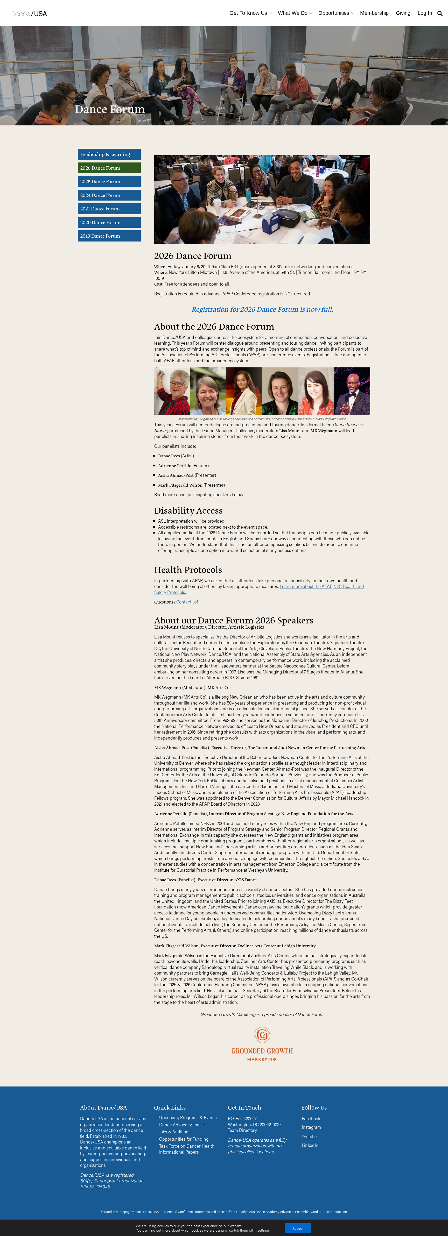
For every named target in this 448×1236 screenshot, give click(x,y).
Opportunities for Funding (183, 1139)
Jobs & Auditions (175, 1132)
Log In (425, 13)
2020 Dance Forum (100, 222)
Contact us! (187, 601)
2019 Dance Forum (100, 235)
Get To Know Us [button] (248, 13)
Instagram (311, 1127)
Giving (403, 13)
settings (264, 1230)
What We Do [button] (292, 13)
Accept (297, 1228)
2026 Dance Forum (100, 167)
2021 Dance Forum (100, 208)
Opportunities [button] (333, 13)
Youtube (309, 1136)
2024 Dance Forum (100, 194)
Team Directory (242, 1130)
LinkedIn (310, 1145)
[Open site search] (440, 13)
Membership (374, 13)
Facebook (311, 1118)
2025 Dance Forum (100, 181)
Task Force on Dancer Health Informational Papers (186, 1149)
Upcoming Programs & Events (188, 1117)
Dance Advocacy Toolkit (182, 1125)
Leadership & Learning (105, 154)
